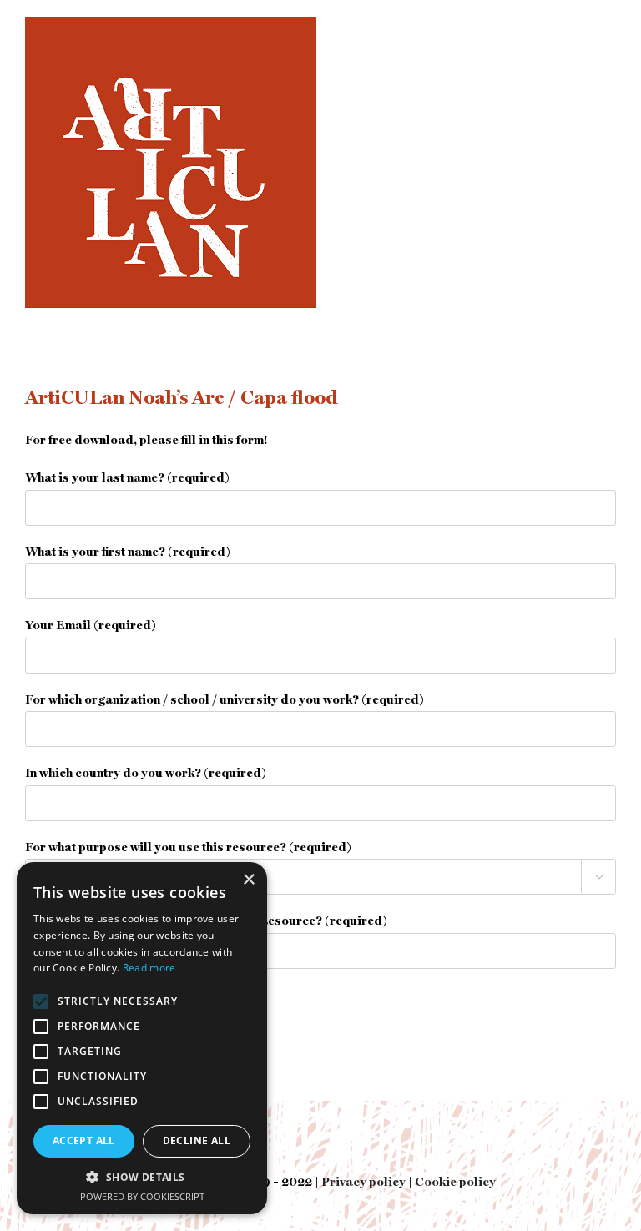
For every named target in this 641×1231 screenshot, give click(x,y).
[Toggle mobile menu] (607, 25)
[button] (141, 1177)
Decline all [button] (196, 1140)
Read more (149, 968)
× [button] (248, 880)
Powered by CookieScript (142, 1196)
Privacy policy (363, 1183)
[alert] (142, 1038)
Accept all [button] (84, 1140)
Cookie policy (455, 1183)
